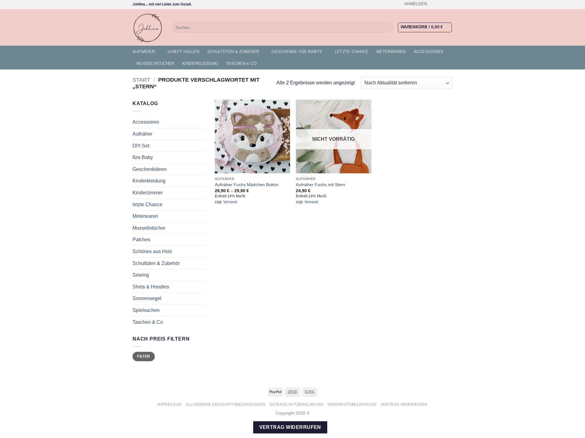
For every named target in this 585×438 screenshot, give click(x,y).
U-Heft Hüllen (183, 51)
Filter (143, 356)
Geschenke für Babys (296, 51)
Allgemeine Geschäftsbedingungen (225, 404)
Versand (230, 202)
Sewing (141, 274)
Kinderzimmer (148, 192)
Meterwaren (391, 51)
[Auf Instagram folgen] (438, 4)
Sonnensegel (147, 298)
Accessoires (429, 51)
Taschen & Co (241, 63)
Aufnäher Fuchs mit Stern (320, 184)
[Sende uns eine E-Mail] (449, 4)
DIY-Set (141, 145)
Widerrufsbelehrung (352, 404)
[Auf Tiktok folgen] (443, 4)
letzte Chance (351, 51)
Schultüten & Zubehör (233, 51)
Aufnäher (144, 51)
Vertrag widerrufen (404, 404)
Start (141, 79)
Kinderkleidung (200, 63)
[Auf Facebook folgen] (432, 4)
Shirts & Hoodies (151, 286)
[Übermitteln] (386, 27)
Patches (141, 239)
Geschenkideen (150, 169)
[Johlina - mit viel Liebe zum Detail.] (148, 27)
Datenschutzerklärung (297, 404)
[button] (415, 4)
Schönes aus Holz (152, 251)
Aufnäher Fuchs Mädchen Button (246, 184)
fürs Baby (143, 157)
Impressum (170, 404)
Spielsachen (146, 310)
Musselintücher (155, 63)
